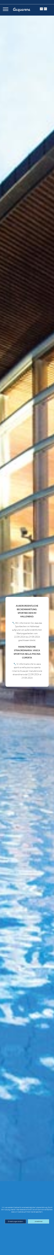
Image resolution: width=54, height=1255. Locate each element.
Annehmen (38, 1221)
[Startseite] (21, 9)
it (41, 9)
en (45, 9)
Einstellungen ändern (15, 1221)
